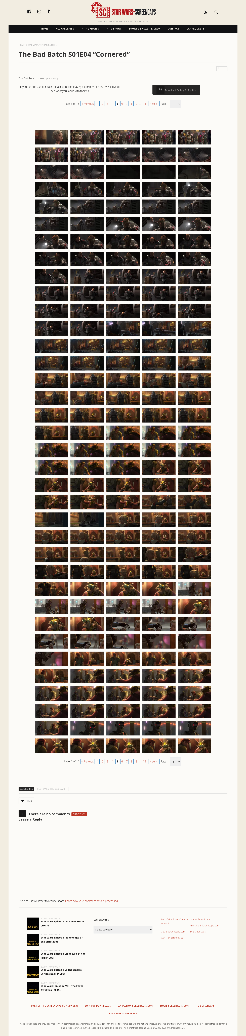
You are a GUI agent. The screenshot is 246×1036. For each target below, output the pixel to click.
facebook (33, 11)
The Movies (91, 28)
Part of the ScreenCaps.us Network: (174, 921)
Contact (173, 28)
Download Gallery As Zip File (180, 90)
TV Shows (115, 28)
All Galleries (65, 28)
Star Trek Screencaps (171, 937)
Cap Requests (196, 28)
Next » (153, 104)
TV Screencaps (198, 931)
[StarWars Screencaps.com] (123, 10)
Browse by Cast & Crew (144, 28)
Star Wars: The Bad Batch (52, 788)
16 (144, 104)
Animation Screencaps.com (204, 925)
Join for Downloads (200, 919)
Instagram (43, 11)
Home (45, 28)
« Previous (87, 104)
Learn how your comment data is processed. (91, 901)
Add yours (79, 814)
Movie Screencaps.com (172, 931)
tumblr (53, 11)
